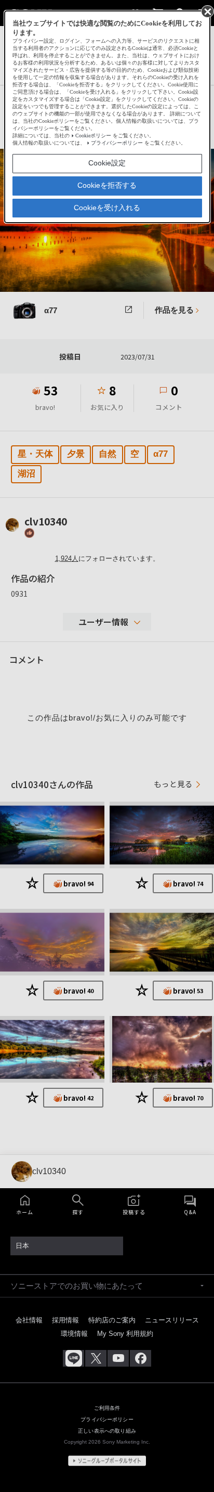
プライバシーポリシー (117, 143)
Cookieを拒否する (107, 185)
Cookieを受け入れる (107, 207)
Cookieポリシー (93, 135)
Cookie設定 (107, 163)
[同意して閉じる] (206, 11)
